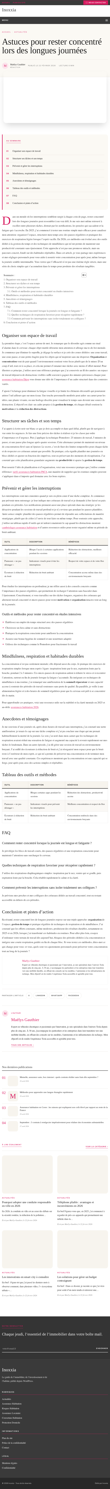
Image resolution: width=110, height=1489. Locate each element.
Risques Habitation (10, 1408)
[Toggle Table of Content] (82, 275)
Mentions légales (9, 1462)
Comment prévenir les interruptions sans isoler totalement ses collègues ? (48, 318)
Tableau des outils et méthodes (21, 302)
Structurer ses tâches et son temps (23, 283)
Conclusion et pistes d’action (20, 322)
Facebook (73, 996)
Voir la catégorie (96, 1146)
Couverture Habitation (12, 1417)
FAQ (8, 306)
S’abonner (102, 1348)
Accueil (6, 3)
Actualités (20, 32)
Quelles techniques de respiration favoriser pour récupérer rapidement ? (47, 314)
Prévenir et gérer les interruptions (23, 287)
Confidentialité (8, 1467)
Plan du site (19, 3)
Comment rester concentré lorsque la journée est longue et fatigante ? (46, 310)
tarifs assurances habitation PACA (30, 471)
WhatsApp (56, 996)
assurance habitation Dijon (15, 379)
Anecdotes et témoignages (19, 299)
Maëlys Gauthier (25, 1019)
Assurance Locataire (11, 1413)
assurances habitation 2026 (25, 707)
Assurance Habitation (11, 1403)
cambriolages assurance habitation (19, 527)
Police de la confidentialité (14, 1442)
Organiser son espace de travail (22, 279)
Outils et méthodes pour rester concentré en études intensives (42, 291)
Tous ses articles (21, 1045)
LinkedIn (40, 996)
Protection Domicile (11, 1422)
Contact (5, 1447)
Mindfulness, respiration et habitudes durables (29, 295)
